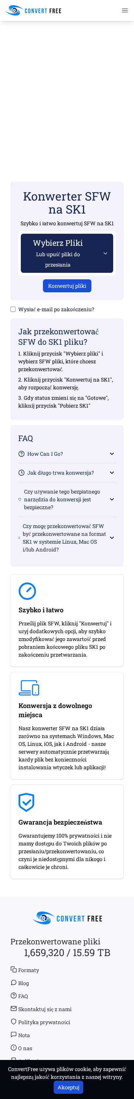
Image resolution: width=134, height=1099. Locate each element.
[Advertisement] (67, 92)
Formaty (28, 970)
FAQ (23, 996)
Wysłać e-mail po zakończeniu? (56, 309)
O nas (25, 1048)
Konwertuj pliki (67, 285)
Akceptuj (68, 1087)
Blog (23, 983)
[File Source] (104, 253)
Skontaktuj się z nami (45, 1009)
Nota (24, 1035)
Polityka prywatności (44, 1022)
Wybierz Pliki (58, 253)
